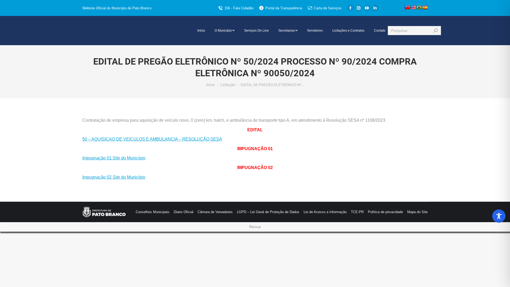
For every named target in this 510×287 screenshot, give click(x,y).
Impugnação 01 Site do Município (113, 158)
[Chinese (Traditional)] (407, 7)
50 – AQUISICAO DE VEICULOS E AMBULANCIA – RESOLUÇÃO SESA (152, 139)
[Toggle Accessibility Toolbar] (499, 216)
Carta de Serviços (328, 8)
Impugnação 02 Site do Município (113, 177)
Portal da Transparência (283, 8)
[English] (413, 7)
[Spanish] (425, 7)
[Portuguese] (419, 7)
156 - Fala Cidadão (238, 8)
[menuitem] (201, 30)
